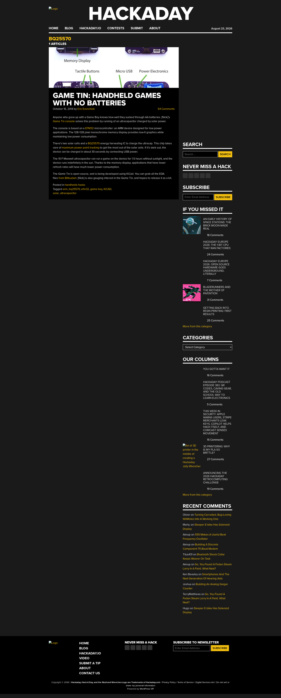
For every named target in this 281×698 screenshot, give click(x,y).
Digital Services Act (204, 682)
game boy (96, 189)
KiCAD (107, 189)
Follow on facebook (185, 175)
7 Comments (214, 280)
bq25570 (74, 189)
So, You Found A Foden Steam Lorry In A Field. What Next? (204, 598)
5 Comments (214, 404)
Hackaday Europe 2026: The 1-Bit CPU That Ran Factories (217, 245)
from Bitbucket (67, 178)
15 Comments (214, 439)
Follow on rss (202, 175)
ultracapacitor (68, 193)
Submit (137, 28)
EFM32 (89, 128)
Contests (115, 28)
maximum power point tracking (80, 147)
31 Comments (214, 300)
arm (65, 189)
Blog (69, 28)
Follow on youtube (196, 175)
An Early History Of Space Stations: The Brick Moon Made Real (217, 223)
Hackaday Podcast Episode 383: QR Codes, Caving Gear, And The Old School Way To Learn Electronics (217, 390)
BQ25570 (94, 143)
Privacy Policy (169, 682)
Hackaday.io (90, 28)
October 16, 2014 (63, 109)
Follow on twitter (190, 175)
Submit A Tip (89, 663)
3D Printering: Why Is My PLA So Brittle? (216, 449)
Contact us (208, 175)
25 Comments (215, 320)
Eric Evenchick (86, 109)
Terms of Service (185, 682)
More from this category (197, 326)
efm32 (85, 189)
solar (56, 193)
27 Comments (215, 459)
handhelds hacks (75, 185)
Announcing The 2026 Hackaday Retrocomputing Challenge (215, 477)
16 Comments (214, 375)
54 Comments (166, 109)
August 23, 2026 (221, 28)
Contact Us (89, 673)
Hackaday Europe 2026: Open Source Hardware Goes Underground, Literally (216, 267)
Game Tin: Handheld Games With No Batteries (107, 99)
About (155, 28)
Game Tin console (64, 121)
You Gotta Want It (216, 369)
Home (53, 28)
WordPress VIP (147, 689)
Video (84, 658)
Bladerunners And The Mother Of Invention (216, 290)
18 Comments (214, 235)
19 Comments (214, 489)
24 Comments (215, 254)
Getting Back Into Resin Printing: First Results (217, 311)
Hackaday (140, 13)
